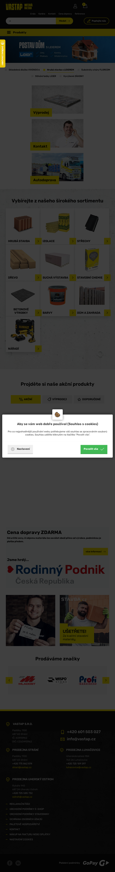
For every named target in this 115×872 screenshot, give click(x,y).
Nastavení (23, 448)
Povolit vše (91, 448)
